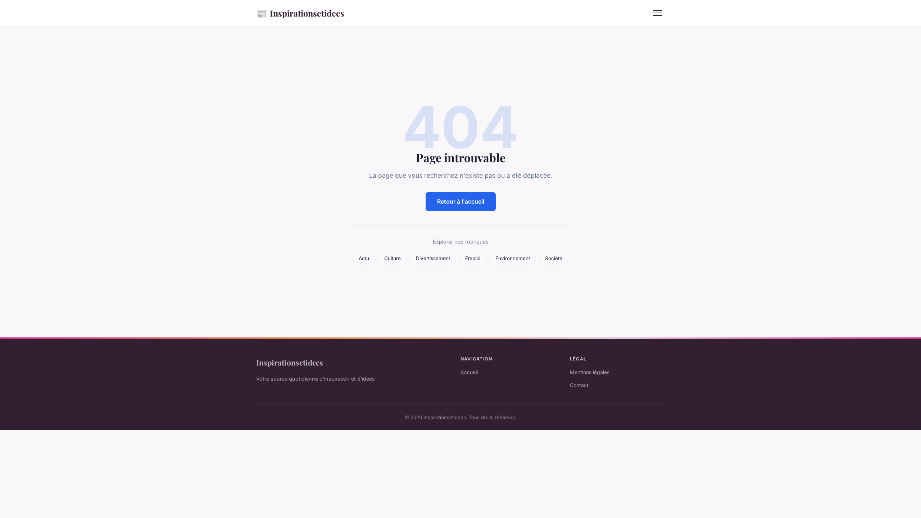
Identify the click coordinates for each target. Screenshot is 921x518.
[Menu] (657, 13)
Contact (579, 385)
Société (553, 258)
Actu (364, 258)
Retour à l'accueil (460, 201)
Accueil (469, 372)
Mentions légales (589, 372)
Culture (392, 258)
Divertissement (433, 258)
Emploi (472, 258)
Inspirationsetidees (300, 13)
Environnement (512, 258)
